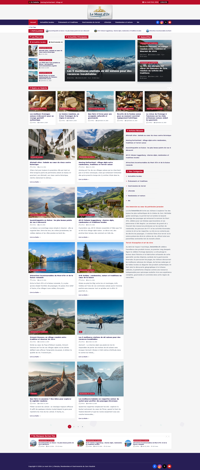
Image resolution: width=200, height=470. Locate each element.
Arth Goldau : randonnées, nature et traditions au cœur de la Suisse (137, 31)
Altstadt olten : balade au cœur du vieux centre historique (50, 51)
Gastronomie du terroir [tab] (60, 42)
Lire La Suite (34, 182)
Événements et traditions (68, 22)
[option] (100, 60)
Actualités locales (47, 22)
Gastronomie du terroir (91, 22)
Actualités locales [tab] (39, 42)
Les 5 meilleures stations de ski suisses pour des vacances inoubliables (99, 338)
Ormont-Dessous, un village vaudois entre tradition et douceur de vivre (154, 48)
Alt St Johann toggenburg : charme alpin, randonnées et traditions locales (96, 221)
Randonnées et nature (124, 22)
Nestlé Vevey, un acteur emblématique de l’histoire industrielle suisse (48, 77)
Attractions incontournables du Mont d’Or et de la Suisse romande (89, 31)
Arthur (72, 78)
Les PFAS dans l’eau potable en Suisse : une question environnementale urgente (49, 64)
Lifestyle (107, 22)
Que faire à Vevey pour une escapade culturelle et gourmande (100, 116)
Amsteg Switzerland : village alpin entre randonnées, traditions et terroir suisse (96, 163)
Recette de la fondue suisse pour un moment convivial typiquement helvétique (129, 116)
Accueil (33, 22)
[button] (168, 88)
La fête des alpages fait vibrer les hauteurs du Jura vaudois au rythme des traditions (153, 69)
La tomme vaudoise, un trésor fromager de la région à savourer (69, 116)
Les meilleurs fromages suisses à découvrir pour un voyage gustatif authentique (42, 117)
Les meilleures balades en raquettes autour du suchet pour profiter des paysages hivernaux (99, 400)
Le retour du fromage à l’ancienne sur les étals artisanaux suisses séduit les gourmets (157, 117)
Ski (138, 22)
